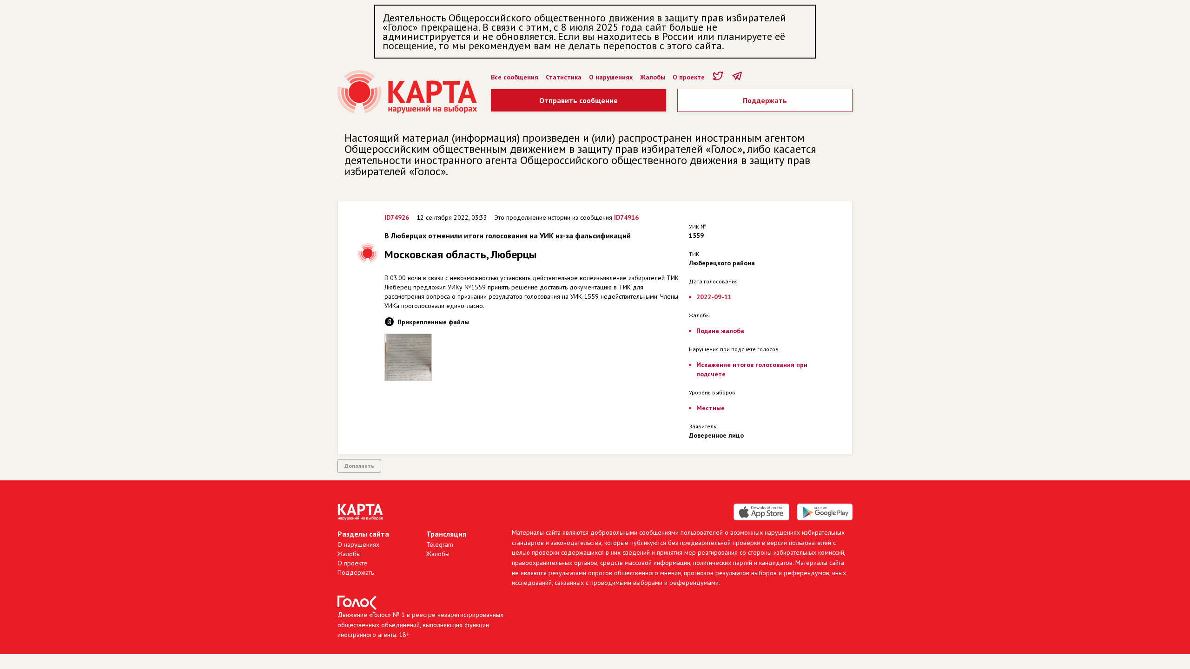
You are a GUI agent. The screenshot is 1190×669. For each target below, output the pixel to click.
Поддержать (765, 100)
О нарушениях (611, 77)
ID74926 (396, 217)
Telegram (439, 544)
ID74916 (626, 217)
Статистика (564, 77)
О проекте (689, 77)
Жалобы (652, 77)
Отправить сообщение (578, 100)
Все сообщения (514, 77)
